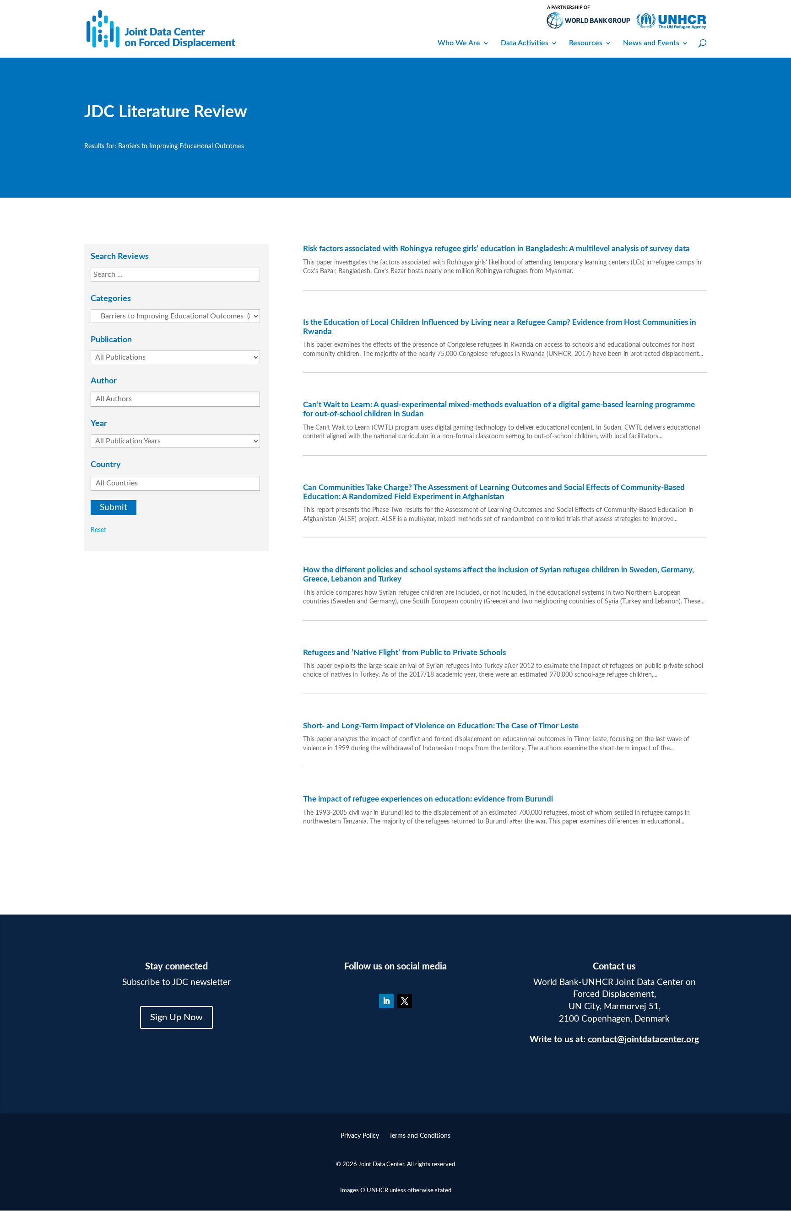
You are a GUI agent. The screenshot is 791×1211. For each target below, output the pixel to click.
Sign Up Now (176, 1017)
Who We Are (459, 43)
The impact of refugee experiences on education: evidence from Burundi (428, 799)
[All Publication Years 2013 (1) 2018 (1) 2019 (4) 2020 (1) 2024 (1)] (180, 441)
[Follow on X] (404, 1001)
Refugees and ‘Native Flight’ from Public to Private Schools (404, 653)
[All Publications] (180, 357)
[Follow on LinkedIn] (386, 1001)
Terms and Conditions (419, 1136)
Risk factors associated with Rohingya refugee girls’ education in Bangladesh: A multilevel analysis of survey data (496, 249)
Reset (98, 530)
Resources (585, 43)
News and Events (651, 43)
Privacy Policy (360, 1136)
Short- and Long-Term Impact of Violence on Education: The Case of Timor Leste (441, 726)
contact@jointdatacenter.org (643, 1039)
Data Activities (524, 43)
